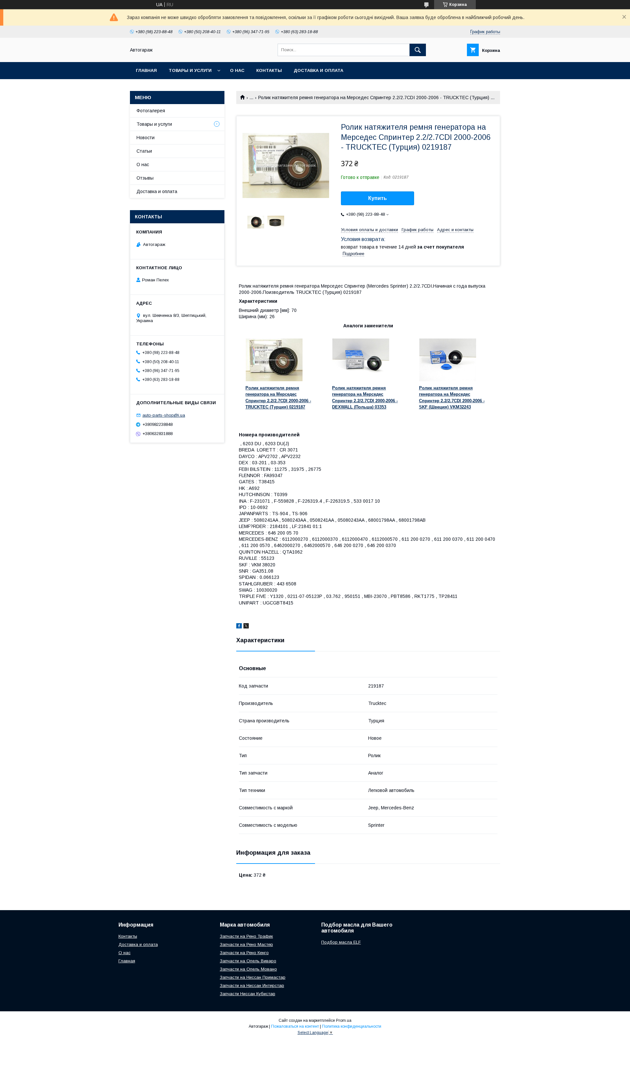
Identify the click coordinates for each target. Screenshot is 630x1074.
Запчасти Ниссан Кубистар (247, 993)
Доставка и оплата (318, 70)
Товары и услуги (190, 70)
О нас (237, 70)
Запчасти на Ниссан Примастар (252, 977)
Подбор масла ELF (341, 942)
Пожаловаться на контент (295, 1026)
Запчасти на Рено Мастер (246, 944)
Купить (377, 198)
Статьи (144, 151)
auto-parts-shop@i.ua (163, 415)
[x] (246, 626)
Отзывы (145, 178)
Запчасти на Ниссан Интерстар (252, 985)
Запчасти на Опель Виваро (248, 960)
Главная (146, 70)
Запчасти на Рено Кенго (244, 952)
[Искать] (418, 50)
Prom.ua (343, 1020)
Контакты (269, 70)
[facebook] (239, 626)
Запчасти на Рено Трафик (246, 936)
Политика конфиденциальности (351, 1026)
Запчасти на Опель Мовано (248, 969)
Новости (145, 137)
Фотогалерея (150, 110)
